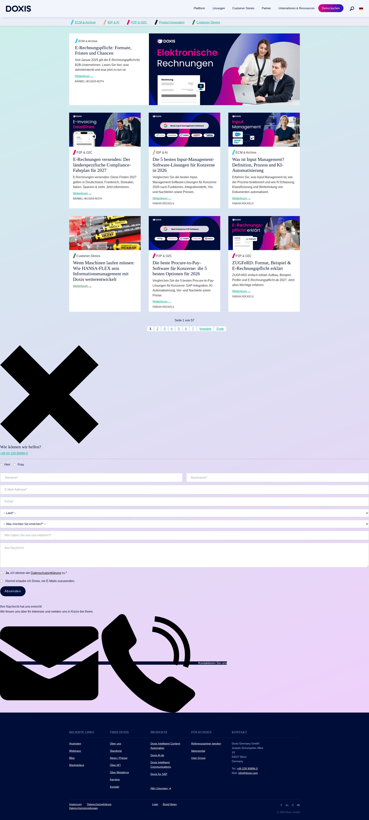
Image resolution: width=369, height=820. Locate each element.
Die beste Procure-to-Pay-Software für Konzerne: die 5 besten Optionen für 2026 (180, 268)
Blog (72, 757)
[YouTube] (298, 805)
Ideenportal (198, 750)
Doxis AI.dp (157, 755)
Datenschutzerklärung (46, 573)
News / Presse (118, 757)
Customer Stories (208, 22)
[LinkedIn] (287, 805)
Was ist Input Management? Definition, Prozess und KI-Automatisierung (258, 165)
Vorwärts (205, 328)
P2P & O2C (139, 22)
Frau (21, 464)
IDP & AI (113, 22)
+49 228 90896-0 (247, 768)
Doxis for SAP (158, 774)
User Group (198, 757)
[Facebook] (281, 805)
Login (155, 804)
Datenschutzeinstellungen (83, 808)
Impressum (75, 804)
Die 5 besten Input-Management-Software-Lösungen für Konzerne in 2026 (184, 165)
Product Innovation (171, 22)
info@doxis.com (248, 772)
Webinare (75, 750)
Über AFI (115, 765)
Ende (220, 328)
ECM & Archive (85, 22)
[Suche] (352, 9)
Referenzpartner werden (206, 743)
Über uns (115, 743)
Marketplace (76, 765)
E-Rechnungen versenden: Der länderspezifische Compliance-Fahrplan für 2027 (102, 165)
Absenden (13, 591)
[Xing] (293, 805)
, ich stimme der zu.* (36, 573)
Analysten (75, 743)
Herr (7, 464)
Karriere (115, 779)
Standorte (116, 750)
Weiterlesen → (241, 80)
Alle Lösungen (160, 788)
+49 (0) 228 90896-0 (14, 453)
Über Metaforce (119, 772)
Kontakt (114, 786)
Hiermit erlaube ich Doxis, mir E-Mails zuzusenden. (40, 581)
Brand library (170, 804)
